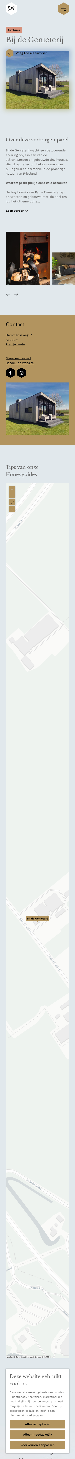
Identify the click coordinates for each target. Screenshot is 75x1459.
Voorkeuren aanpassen (37, 1445)
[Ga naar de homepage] (11, 8)
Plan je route (15, 344)
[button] (37, 920)
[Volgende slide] (16, 294)
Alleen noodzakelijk (37, 1434)
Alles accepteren (37, 1424)
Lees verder (15, 210)
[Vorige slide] (8, 294)
